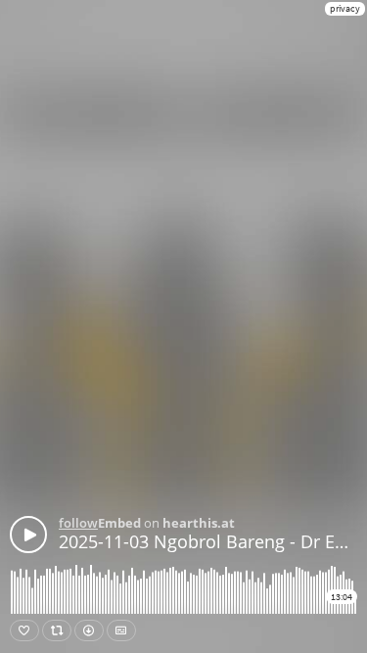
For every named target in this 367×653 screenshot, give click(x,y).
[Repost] (56, 630)
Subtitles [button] (121, 630)
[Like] (24, 630)
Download (89, 630)
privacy (345, 8)
